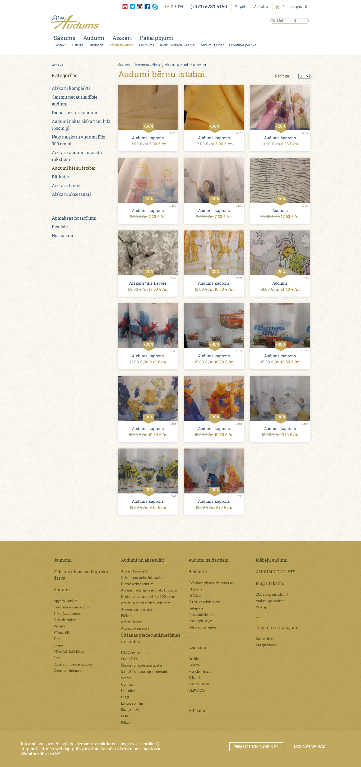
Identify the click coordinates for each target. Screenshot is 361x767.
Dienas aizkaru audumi (75, 112)
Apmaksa (261, 7)
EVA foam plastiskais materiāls (211, 583)
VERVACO (196, 690)
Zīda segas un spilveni (272, 595)
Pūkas (125, 722)
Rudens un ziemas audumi (73, 664)
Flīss (57, 658)
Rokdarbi (197, 571)
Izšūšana (194, 596)
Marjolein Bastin (200, 671)
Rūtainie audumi (65, 620)
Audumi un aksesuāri (142, 560)
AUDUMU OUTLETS (275, 571)
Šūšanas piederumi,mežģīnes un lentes (150, 638)
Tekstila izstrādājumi (277, 627)
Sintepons (195, 608)
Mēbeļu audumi (272, 560)
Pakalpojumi (157, 37)
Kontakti (60, 45)
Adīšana (196, 710)
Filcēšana (195, 589)
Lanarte (194, 665)
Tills (57, 639)
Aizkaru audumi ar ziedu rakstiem (145, 603)
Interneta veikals (121, 45)
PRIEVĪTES (129, 659)
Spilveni (194, 678)
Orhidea (194, 659)
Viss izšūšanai (198, 684)
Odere (58, 645)
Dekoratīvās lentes (202, 627)
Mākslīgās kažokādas (69, 652)
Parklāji (261, 607)
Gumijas (127, 684)
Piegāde (241, 7)
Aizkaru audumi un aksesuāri (186, 65)
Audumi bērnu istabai (73, 168)
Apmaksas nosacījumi (74, 218)
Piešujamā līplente (201, 615)
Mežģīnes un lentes (135, 653)
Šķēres (126, 678)
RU (173, 7)
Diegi (125, 697)
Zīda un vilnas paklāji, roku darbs (81, 575)
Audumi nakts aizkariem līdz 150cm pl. (149, 590)
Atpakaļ (58, 65)
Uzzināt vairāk (309, 747)
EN (180, 7)
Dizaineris (96, 45)
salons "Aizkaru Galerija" (177, 45)
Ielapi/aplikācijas (200, 621)
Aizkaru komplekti (71, 88)
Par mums (146, 45)
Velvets (59, 626)
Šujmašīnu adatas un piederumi (144, 672)
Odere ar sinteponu (68, 671)
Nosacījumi (63, 235)
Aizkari (122, 37)
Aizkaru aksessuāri (71, 194)
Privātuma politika (242, 45)
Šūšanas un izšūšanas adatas (142, 665)
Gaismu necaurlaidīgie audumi (143, 578)
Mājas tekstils (270, 583)
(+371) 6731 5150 (209, 6)
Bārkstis (60, 176)
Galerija (77, 45)
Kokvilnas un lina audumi (72, 607)
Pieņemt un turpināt (256, 747)
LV (167, 7)
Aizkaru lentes (66, 185)
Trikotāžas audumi (67, 614)
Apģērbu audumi (66, 601)
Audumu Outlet (212, 45)
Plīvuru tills (62, 633)
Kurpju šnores (266, 645)
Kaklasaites (264, 639)
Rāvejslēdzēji (130, 710)
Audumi (93, 37)
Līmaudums (129, 691)
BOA (124, 716)
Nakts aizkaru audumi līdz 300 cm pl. (148, 597)
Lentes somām (132, 703)
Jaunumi (63, 560)
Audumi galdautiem (208, 560)
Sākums (64, 37)
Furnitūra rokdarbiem (204, 602)
